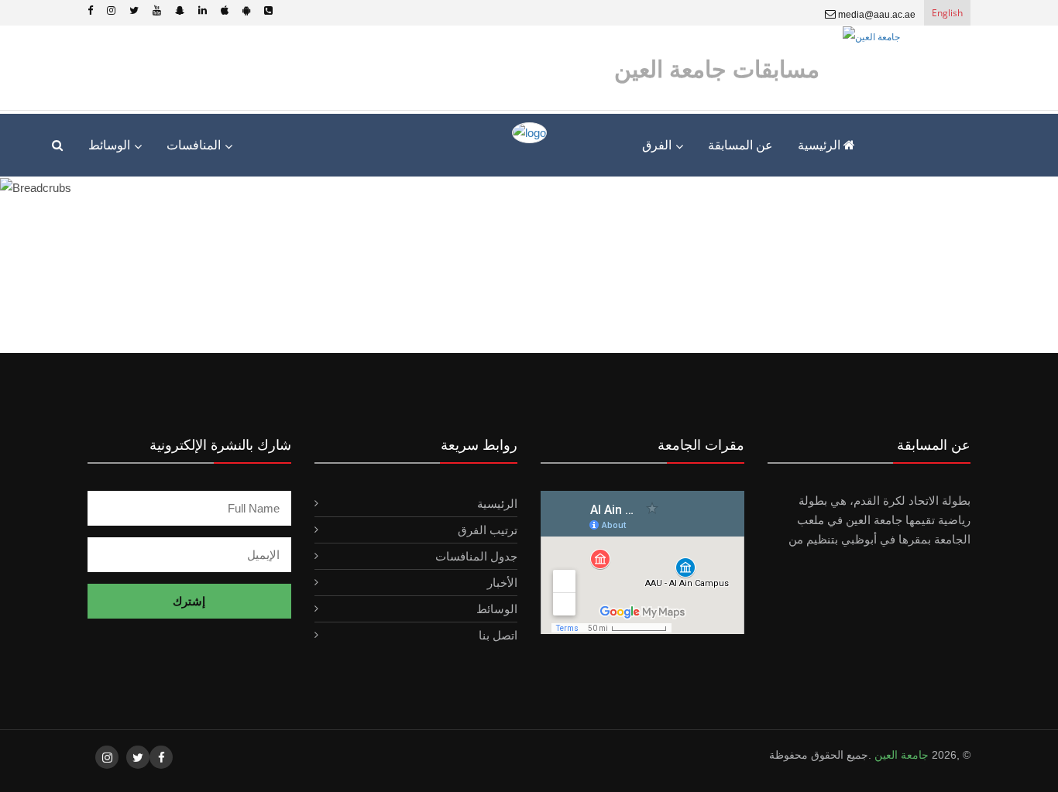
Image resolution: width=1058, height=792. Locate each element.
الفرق (657, 145)
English (947, 12)
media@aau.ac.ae (875, 14)
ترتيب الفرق (487, 530)
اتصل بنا (498, 635)
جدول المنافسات (476, 556)
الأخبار (502, 582)
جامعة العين (900, 755)
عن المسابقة (740, 145)
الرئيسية (820, 145)
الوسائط (496, 608)
